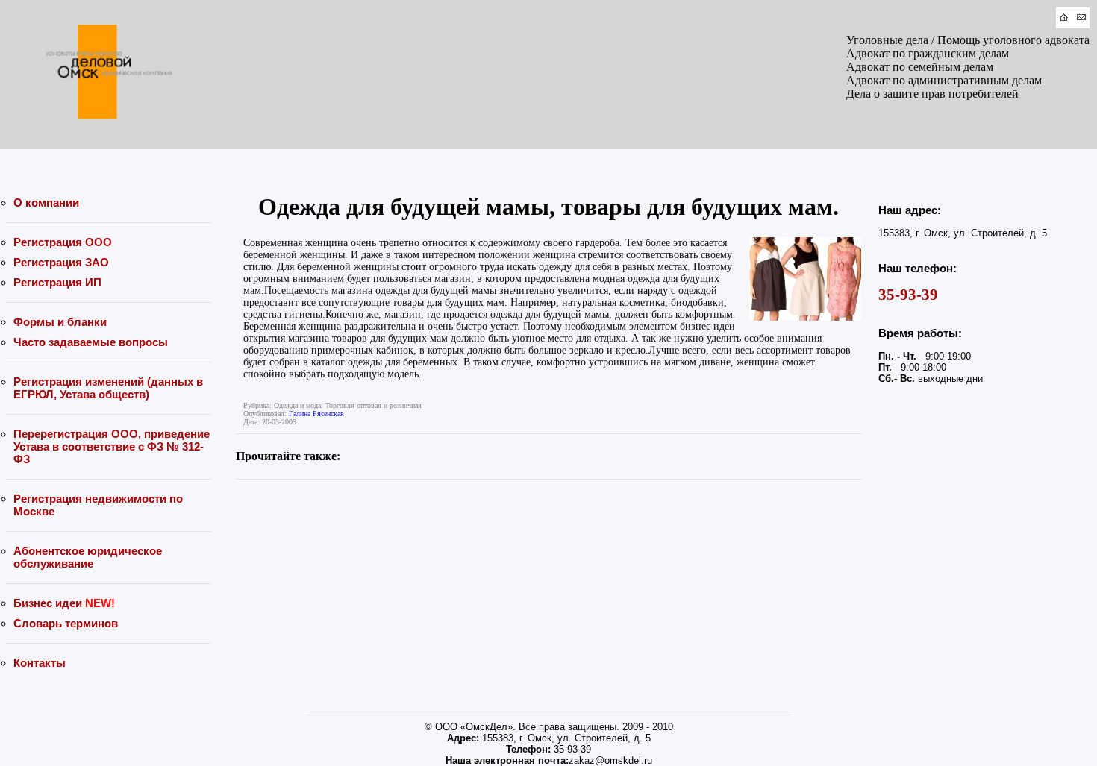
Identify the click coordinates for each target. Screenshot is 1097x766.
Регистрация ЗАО (61, 262)
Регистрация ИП (57, 282)
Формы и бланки (60, 321)
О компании (46, 202)
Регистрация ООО (62, 242)
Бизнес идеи (64, 603)
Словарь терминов (65, 623)
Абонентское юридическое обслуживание (87, 557)
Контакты (39, 662)
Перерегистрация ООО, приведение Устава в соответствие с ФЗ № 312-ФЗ (111, 446)
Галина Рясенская (316, 413)
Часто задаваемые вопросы (90, 342)
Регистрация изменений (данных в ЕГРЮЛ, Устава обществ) (108, 388)
